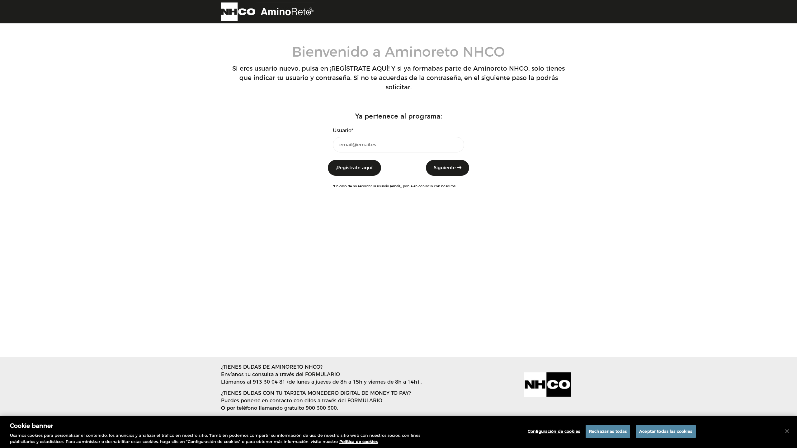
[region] (398, 432)
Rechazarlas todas (608, 431)
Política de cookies (358, 441)
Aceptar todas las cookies (665, 431)
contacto (425, 186)
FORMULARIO (322, 374)
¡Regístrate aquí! (354, 167)
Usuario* (343, 130)
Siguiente (445, 167)
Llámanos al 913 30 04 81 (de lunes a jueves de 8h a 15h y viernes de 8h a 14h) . (321, 382)
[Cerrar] (787, 431)
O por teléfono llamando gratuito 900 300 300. (279, 408)
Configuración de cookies (554, 431)
